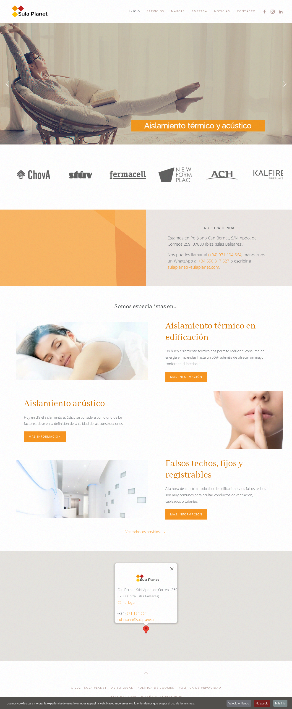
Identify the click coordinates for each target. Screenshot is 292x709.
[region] (146, 83)
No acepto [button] (262, 703)
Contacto (246, 11)
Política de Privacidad (200, 688)
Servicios (155, 11)
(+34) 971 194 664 (224, 254)
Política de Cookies (156, 688)
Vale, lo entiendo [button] (238, 703)
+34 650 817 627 (213, 261)
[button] (7, 83)
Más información (186, 377)
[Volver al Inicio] (29, 11)
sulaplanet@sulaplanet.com (193, 267)
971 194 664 (136, 613)
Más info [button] (280, 703)
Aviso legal (122, 688)
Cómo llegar (126, 602)
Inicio (134, 11)
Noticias (222, 11)
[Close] (172, 568)
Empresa (199, 11)
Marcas (178, 11)
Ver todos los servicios (142, 531)
